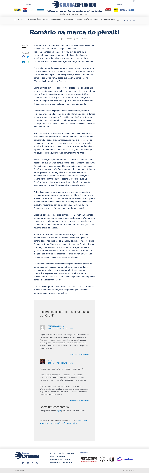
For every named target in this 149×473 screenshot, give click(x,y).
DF (44, 19)
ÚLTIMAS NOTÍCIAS (34, 19)
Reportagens (67, 462)
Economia (70, 453)
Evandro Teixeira (54, 462)
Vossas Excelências (84, 19)
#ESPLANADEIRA (57, 19)
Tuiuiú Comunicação (128, 470)
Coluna (67, 459)
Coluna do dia (110, 19)
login (59, 411)
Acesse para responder (79, 354)
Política (86, 39)
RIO (47, 19)
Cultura (51, 456)
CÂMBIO (97, 19)
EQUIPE (20, 19)
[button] (118, 20)
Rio (55, 453)
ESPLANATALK (69, 19)
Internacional (61, 456)
